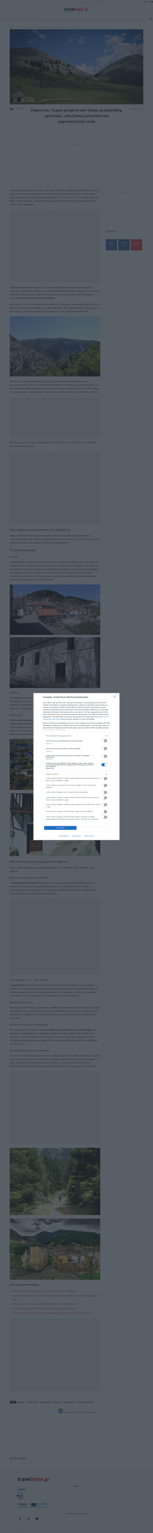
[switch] (104, 740)
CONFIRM (60, 828)
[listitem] (76, 736)
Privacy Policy (89, 836)
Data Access (76, 836)
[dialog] (76, 766)
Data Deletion (64, 836)
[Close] (115, 697)
